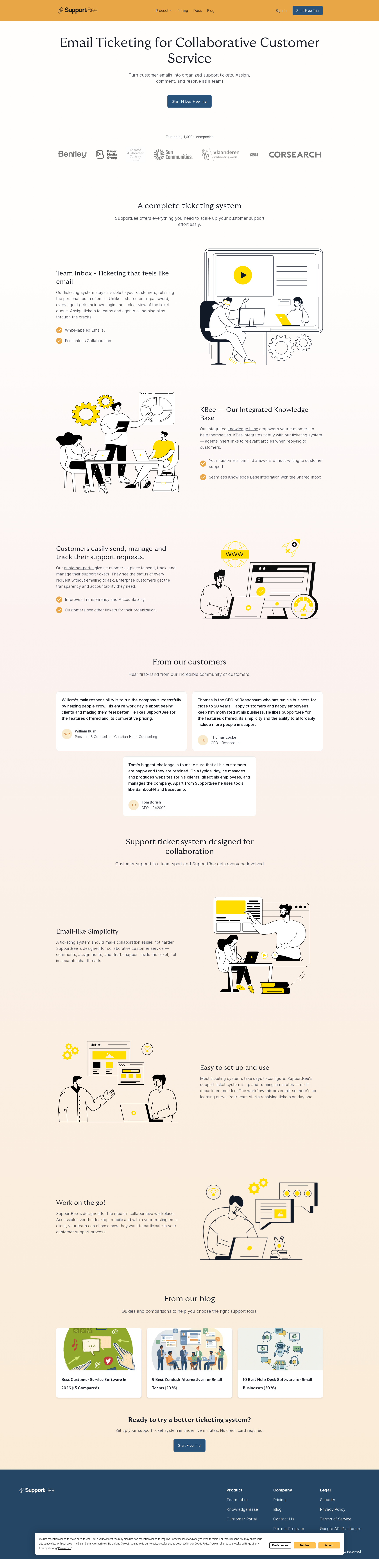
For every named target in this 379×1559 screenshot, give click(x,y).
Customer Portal (242, 1519)
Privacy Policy (332, 1509)
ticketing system (307, 435)
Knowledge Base (242, 1509)
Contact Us (283, 1519)
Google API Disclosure (340, 1528)
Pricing (182, 10)
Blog (210, 10)
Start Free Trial (307, 10)
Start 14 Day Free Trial (189, 101)
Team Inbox (238, 1499)
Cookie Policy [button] (202, 1543)
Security (327, 1499)
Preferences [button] (64, 1548)
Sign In (280, 10)
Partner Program (288, 1528)
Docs (197, 10)
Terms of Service (335, 1519)
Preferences (280, 1545)
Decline (304, 1545)
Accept (329, 1545)
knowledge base (243, 429)
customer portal (79, 568)
